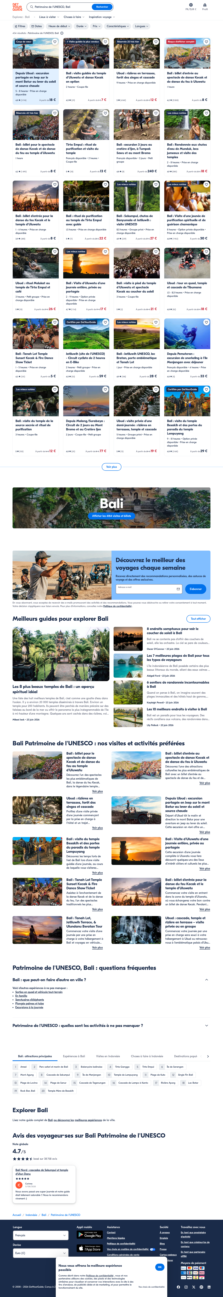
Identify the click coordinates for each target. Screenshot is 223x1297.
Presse (163, 1249)
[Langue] (191, 5)
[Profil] (205, 5)
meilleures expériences (88, 1120)
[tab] (35, 1056)
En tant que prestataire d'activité (193, 1234)
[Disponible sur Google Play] (90, 1235)
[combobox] (59, 7)
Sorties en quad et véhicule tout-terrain (39, 992)
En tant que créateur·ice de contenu (195, 1244)
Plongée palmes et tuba (29, 1003)
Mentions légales (116, 1238)
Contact (111, 1232)
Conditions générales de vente (123, 1254)
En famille (21, 996)
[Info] (62, 33)
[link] (36, 71)
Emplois (164, 1238)
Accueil (17, 1215)
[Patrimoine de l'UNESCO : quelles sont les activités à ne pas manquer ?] (206, 1025)
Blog (162, 1243)
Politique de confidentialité (117, 606)
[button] (36, 71)
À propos (165, 1232)
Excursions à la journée (29, 1007)
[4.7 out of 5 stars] (23, 1159)
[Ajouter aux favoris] (55, 42)
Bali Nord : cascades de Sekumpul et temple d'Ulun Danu (42, 1172)
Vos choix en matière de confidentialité (128, 1249)
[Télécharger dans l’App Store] (90, 1249)
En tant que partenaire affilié (193, 1254)
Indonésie (31, 1215)
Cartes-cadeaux (168, 1254)
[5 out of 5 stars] (44, 1178)
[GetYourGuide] (17, 7)
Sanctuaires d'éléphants (29, 999)
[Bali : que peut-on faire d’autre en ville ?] (206, 980)
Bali (50, 1120)
